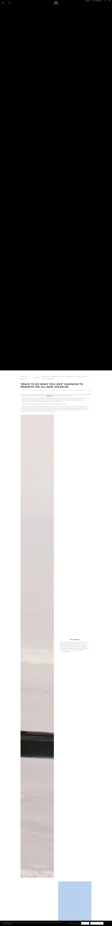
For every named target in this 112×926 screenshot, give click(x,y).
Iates (9, 2)
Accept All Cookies (97, 923)
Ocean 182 (49, 396)
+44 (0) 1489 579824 (97, 0)
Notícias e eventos (25, 378)
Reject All (85, 923)
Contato (87, 0)
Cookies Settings (74, 923)
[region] (56, 923)
